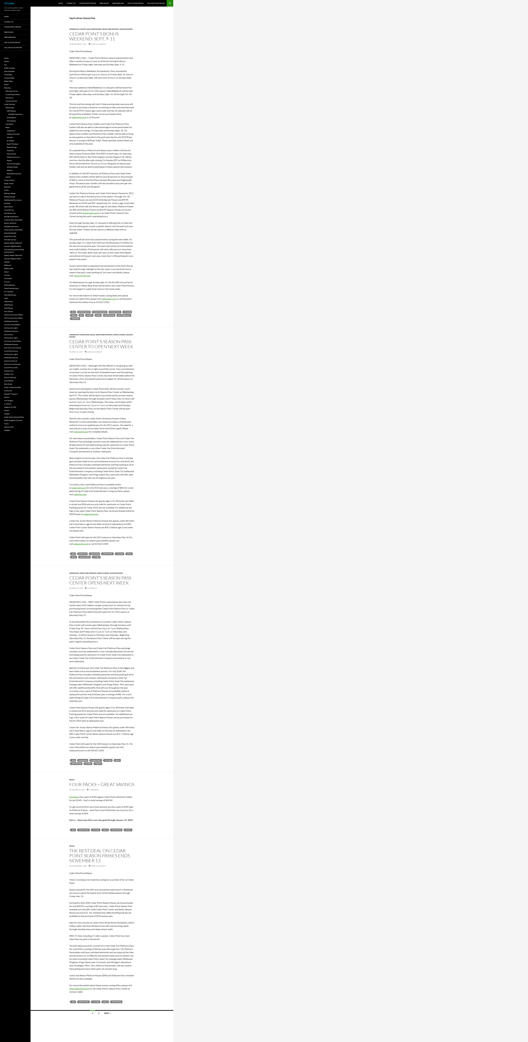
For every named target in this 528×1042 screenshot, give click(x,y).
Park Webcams (118, 3)
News (98, 315)
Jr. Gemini (7, 404)
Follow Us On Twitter (156, 3)
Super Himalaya (12, 144)
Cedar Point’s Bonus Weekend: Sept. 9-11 (94, 36)
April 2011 (83, 554)
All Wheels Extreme (11, 321)
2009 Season (11, 111)
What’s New (10, 108)
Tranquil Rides (9, 78)
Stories (97, 557)
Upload (6, 262)
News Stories (119, 335)
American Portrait (10, 361)
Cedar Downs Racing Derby (14, 417)
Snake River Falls (10, 236)
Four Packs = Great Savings (101, 784)
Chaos (6, 424)
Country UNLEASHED (12, 325)
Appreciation (84, 312)
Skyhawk (7, 187)
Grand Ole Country (11, 351)
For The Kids (8, 292)
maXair (8, 177)
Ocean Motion (9, 180)
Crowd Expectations (87, 3)
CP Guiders (8, 278)
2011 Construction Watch (13, 318)
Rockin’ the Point (10, 223)
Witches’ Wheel (9, 193)
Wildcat (10, 170)
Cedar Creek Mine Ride (12, 387)
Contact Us (71, 3)
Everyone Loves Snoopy (12, 348)
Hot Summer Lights (11, 328)
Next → (108, 1013)
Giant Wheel (8, 381)
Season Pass (109, 315)
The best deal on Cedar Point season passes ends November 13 (99, 855)
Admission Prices (12, 91)
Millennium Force (13, 157)
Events (83, 29)
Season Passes (126, 29)
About (6, 272)
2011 (73, 312)
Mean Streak (11, 154)
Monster (10, 137)
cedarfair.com (80, 494)
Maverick (10, 150)
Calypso (7, 414)
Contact (7, 275)
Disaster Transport (10, 394)
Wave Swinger (12, 147)
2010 (73, 760)
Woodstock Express (14, 174)
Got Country (8, 334)
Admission (74, 29)
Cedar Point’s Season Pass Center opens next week (100, 580)
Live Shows (9, 124)
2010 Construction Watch (13, 315)
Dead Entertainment (11, 288)
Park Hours (104, 3)
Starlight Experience (15, 114)
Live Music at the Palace (12, 341)
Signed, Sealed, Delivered (13, 243)
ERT (81, 315)
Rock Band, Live (10, 213)
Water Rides (8, 81)
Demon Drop (9, 427)
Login (6, 298)
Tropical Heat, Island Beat (13, 220)
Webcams (7, 265)
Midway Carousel (13, 134)
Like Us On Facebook (135, 3)
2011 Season (11, 121)
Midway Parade (9, 197)
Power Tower (9, 183)
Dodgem (7, 430)
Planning (7, 88)
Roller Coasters (9, 68)
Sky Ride (7, 203)
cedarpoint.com (79, 117)
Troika (6, 190)
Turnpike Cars (9, 210)
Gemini (6, 397)
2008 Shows (8, 301)
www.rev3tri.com (82, 275)
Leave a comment (98, 44)
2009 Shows (8, 305)
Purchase (73, 797)
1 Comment (92, 588)
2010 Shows (8, 308)
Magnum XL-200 (10, 407)
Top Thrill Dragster (13, 164)
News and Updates (110, 29)
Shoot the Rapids (10, 233)
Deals (74, 315)
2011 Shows (8, 311)
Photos (6, 61)
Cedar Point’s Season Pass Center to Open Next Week (101, 344)
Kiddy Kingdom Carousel (13, 420)
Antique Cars (8, 371)
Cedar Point (115, 312)
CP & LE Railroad (10, 377)
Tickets (98, 763)
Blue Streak (8, 384)
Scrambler (10, 141)
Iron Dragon (8, 400)
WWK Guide (8, 268)
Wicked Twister (12, 167)
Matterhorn (11, 131)
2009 (73, 1002)
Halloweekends (94, 29)
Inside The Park (9, 104)
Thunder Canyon (10, 240)
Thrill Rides (8, 75)
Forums (7, 282)
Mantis (6, 410)
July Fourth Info (11, 101)
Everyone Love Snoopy (12, 364)
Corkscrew (8, 391)
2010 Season (11, 117)
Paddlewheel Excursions (13, 200)
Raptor (9, 160)
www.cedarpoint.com (79, 988)
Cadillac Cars (8, 374)
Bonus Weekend (100, 312)
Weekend (75, 318)
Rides (7, 127)
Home (60, 3)
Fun (5, 65)
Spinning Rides (9, 71)
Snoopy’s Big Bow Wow (12, 246)
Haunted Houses (10, 295)
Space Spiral (8, 207)
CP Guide (9, 3)
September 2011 (124, 315)
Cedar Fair (84, 335)
